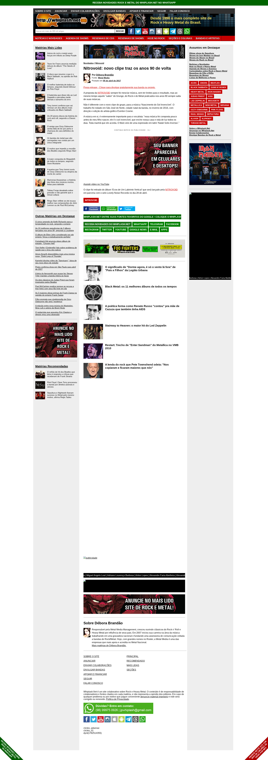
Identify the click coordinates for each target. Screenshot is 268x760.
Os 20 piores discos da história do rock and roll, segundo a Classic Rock (62, 118)
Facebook (172, 224)
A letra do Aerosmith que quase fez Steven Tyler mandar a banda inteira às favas (54, 274)
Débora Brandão (105, 75)
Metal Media (104, 78)
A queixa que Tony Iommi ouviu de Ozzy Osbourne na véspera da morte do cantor (62, 171)
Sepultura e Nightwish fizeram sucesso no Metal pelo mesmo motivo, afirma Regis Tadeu (60, 395)
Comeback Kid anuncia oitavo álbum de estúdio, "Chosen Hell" (52, 242)
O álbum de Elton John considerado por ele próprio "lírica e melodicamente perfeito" (54, 236)
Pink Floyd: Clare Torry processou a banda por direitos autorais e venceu (62, 384)
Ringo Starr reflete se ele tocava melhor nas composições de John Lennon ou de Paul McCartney (62, 203)
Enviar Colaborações (199, 133)
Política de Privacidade (117, 699)
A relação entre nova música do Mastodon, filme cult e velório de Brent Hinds (54, 307)
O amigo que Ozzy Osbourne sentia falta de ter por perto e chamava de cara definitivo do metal (60, 129)
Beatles (215, 83)
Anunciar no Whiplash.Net (201, 130)
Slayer (194, 118)
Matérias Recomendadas (51, 366)
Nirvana (224, 105)
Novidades (88, 63)
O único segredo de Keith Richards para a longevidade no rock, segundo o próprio (53, 223)
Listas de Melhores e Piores (202, 77)
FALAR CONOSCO (180, 11)
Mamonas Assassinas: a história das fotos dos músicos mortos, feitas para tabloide (61, 182)
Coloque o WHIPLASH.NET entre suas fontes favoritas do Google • (162, 217)
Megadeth (213, 101)
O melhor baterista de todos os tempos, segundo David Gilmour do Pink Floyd (61, 86)
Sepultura (213, 114)
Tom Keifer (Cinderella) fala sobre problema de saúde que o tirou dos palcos (56, 248)
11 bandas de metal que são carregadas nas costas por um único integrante (60, 140)
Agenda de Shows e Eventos (203, 69)
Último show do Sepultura (201, 53)
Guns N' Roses (218, 87)
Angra (203, 83)
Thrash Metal (198, 123)
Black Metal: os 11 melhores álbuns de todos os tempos (141, 286)
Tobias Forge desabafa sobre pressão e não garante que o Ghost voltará (60, 192)
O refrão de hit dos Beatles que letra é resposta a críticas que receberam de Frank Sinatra (61, 374)
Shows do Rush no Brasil (201, 60)
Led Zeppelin (198, 101)
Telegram (156, 224)
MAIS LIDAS (133, 665)
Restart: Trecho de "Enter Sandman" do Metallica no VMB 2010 (142, 347)
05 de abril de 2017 (112, 81)
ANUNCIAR (61, 11)
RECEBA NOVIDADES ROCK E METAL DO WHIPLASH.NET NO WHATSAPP (134, 2)
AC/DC (194, 83)
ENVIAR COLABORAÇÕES (85, 11)
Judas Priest (198, 96)
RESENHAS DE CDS (103, 38)
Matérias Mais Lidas (48, 47)
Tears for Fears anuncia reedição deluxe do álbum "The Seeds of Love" (61, 66)
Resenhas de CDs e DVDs (201, 73)
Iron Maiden (214, 92)
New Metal (211, 105)
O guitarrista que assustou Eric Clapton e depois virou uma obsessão (53, 313)
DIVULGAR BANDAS (114, 11)
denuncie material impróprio (154, 696)
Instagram (91, 229)
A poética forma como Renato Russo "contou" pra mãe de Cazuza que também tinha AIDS (142, 308)
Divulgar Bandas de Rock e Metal (205, 135)
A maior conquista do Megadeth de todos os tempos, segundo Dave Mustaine (61, 161)
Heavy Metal (197, 92)
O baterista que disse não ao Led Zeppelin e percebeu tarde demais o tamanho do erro (62, 97)
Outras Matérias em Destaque (55, 216)
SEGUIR (161, 11)
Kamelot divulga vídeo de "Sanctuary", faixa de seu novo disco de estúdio (56, 261)
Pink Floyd (217, 110)
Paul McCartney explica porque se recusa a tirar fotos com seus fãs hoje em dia (54, 287)
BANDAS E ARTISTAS (208, 38)
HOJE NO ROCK (156, 38)
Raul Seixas (197, 114)
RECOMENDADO (136, 661)
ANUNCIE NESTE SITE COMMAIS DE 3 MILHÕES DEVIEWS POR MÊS (258, 749)
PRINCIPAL (132, 656)
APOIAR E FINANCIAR (142, 11)
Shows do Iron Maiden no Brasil (204, 55)
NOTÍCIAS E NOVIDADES (48, 38)
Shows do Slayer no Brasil (201, 58)
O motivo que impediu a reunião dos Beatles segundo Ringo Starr (61, 149)
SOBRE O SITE (43, 11)
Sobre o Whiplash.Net (199, 128)
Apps (164, 229)
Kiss (210, 96)
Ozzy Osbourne (199, 110)
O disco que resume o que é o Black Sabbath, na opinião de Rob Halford (62, 76)
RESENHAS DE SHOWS (131, 38)
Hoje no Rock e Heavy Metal (202, 66)
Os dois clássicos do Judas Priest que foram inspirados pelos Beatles (54, 281)
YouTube (120, 229)
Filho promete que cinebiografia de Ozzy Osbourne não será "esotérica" (53, 300)
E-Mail (154, 229)
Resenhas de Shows (199, 75)
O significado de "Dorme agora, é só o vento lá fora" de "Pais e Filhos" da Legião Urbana (140, 269)
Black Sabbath (199, 87)
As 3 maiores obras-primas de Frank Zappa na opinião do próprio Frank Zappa (56, 294)
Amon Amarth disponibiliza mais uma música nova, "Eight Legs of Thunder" (55, 255)
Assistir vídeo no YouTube (96, 184)
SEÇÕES (180, 38)
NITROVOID (104, 93)
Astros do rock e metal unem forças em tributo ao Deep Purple (61, 54)
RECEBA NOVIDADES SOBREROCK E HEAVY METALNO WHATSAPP (10, 749)
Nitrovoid (99, 63)
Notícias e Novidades (199, 64)
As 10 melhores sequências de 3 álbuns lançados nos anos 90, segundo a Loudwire (54, 229)
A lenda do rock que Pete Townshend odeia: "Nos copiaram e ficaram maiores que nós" (137, 366)
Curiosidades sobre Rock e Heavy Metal (208, 71)
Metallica (196, 105)
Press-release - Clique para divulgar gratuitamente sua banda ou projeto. (119, 87)
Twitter (107, 229)
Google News (138, 229)
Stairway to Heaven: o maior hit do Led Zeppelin (135, 325)
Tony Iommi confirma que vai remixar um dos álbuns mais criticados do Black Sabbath (60, 107)
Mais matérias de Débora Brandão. (109, 645)
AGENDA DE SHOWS (77, 38)
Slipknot (207, 118)
